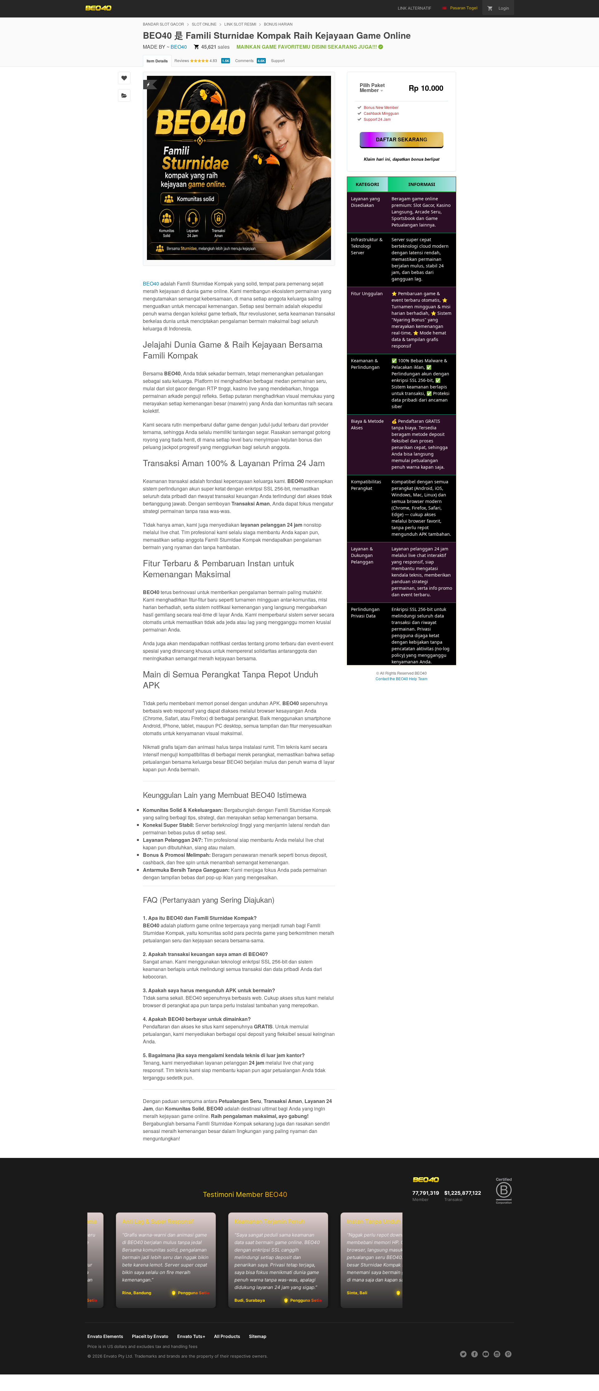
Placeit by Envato (150, 1336)
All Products (227, 1336)
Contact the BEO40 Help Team (401, 678)
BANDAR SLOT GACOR (163, 24)
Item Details (157, 61)
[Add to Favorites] (124, 78)
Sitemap (257, 1336)
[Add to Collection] (124, 95)
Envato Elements (105, 1336)
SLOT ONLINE (204, 24)
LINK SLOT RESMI (240, 24)
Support (278, 60)
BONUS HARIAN (278, 24)
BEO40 (179, 46)
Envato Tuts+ (191, 1336)
